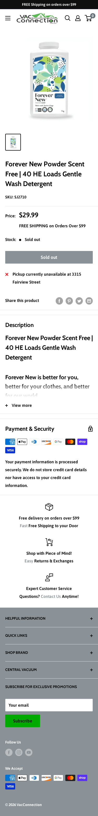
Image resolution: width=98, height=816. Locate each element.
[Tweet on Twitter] (79, 301)
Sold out (49, 257)
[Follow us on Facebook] (9, 752)
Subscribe (22, 720)
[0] (88, 18)
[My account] (77, 18)
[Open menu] (7, 18)
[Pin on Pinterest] (69, 301)
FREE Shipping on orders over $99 (49, 4)
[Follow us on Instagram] (18, 752)
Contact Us (51, 596)
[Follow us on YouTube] (28, 752)
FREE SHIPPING (34, 225)
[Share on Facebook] (59, 301)
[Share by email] (89, 301)
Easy (29, 560)
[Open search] (68, 18)
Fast (23, 525)
